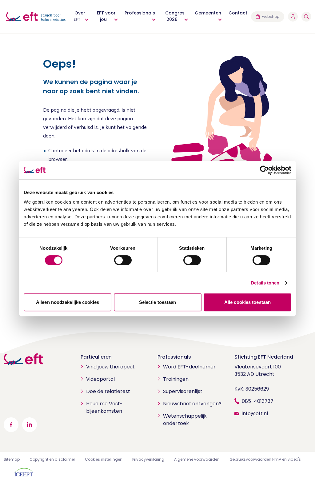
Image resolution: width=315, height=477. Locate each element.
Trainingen (176, 379)
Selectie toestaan (157, 302)
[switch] (123, 260)
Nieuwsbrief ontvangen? (192, 403)
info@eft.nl (255, 413)
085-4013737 (257, 401)
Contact (238, 13)
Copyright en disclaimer (52, 459)
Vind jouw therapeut (110, 366)
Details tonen (265, 282)
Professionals (174, 356)
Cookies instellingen (103, 459)
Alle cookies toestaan (247, 302)
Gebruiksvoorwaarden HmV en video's (265, 459)
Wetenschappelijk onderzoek (185, 419)
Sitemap (12, 459)
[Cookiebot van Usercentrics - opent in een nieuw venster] (264, 170)
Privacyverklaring (148, 459)
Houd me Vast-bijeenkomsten (104, 407)
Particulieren (96, 356)
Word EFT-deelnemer (189, 366)
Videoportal (100, 379)
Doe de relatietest (108, 391)
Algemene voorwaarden (197, 459)
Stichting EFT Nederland (263, 356)
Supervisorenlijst (182, 391)
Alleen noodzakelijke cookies (67, 302)
